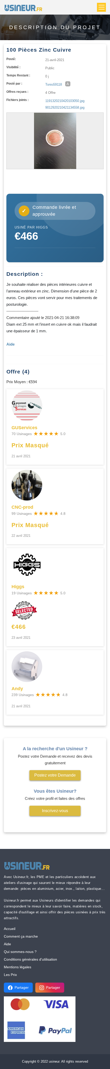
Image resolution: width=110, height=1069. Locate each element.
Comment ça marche (21, 936)
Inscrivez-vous (55, 811)
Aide (7, 944)
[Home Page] (25, 7)
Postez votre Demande (55, 775)
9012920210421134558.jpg (64, 107)
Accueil (9, 929)
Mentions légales (17, 967)
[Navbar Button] (101, 7)
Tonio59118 (53, 84)
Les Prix (10, 975)
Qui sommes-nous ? (20, 952)
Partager (22, 987)
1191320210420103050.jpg (64, 101)
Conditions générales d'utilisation (30, 959)
